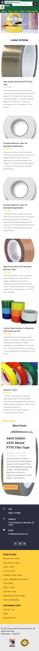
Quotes (35, 11)
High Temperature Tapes (15, 579)
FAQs (5, 613)
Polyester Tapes (10, 390)
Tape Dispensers (11, 600)
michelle (11, 453)
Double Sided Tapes (12, 575)
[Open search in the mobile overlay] (25, 4)
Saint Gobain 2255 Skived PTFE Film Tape (17, 442)
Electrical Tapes (11, 563)
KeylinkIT (16, 634)
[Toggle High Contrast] (2, 2)
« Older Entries (8, 421)
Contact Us (8, 609)
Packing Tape (9, 591)
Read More (10, 487)
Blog (22, 11)
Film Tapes (8, 583)
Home (4, 11)
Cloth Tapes (9, 571)
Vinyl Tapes (8, 567)
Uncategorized (11, 456)
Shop (10, 11)
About (16, 11)
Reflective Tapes (11, 558)
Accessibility (9, 618)
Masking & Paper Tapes (14, 596)
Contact (28, 11)
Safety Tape (9, 587)
